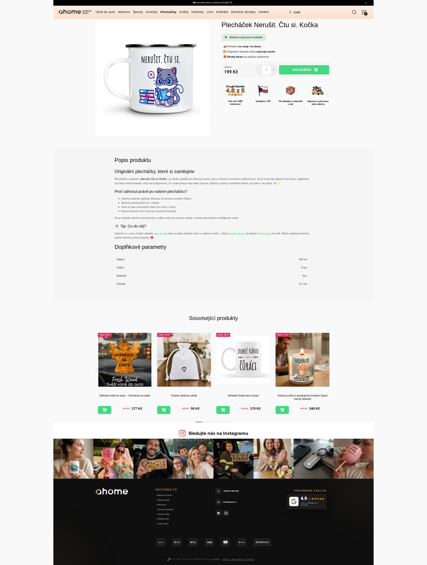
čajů (164, 233)
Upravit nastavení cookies (238, 559)
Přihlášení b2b (163, 519)
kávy (156, 233)
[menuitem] (105, 12)
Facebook (218, 513)
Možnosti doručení (164, 495)
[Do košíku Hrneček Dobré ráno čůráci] (223, 410)
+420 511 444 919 (231, 491)
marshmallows (237, 233)
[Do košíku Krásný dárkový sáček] (163, 410)
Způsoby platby (163, 500)
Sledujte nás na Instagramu (218, 433)
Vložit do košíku (304, 70)
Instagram (226, 513)
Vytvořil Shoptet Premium (187, 559)
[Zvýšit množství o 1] (273, 69)
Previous (98, 370)
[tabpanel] (124, 374)
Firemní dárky (162, 523)
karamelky (266, 233)
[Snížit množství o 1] (259, 69)
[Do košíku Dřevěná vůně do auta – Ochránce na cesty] (104, 410)
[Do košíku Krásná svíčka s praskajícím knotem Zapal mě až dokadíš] (282, 410)
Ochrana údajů (163, 514)
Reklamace (161, 505)
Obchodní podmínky (165, 509)
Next (328, 370)
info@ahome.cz (229, 502)
